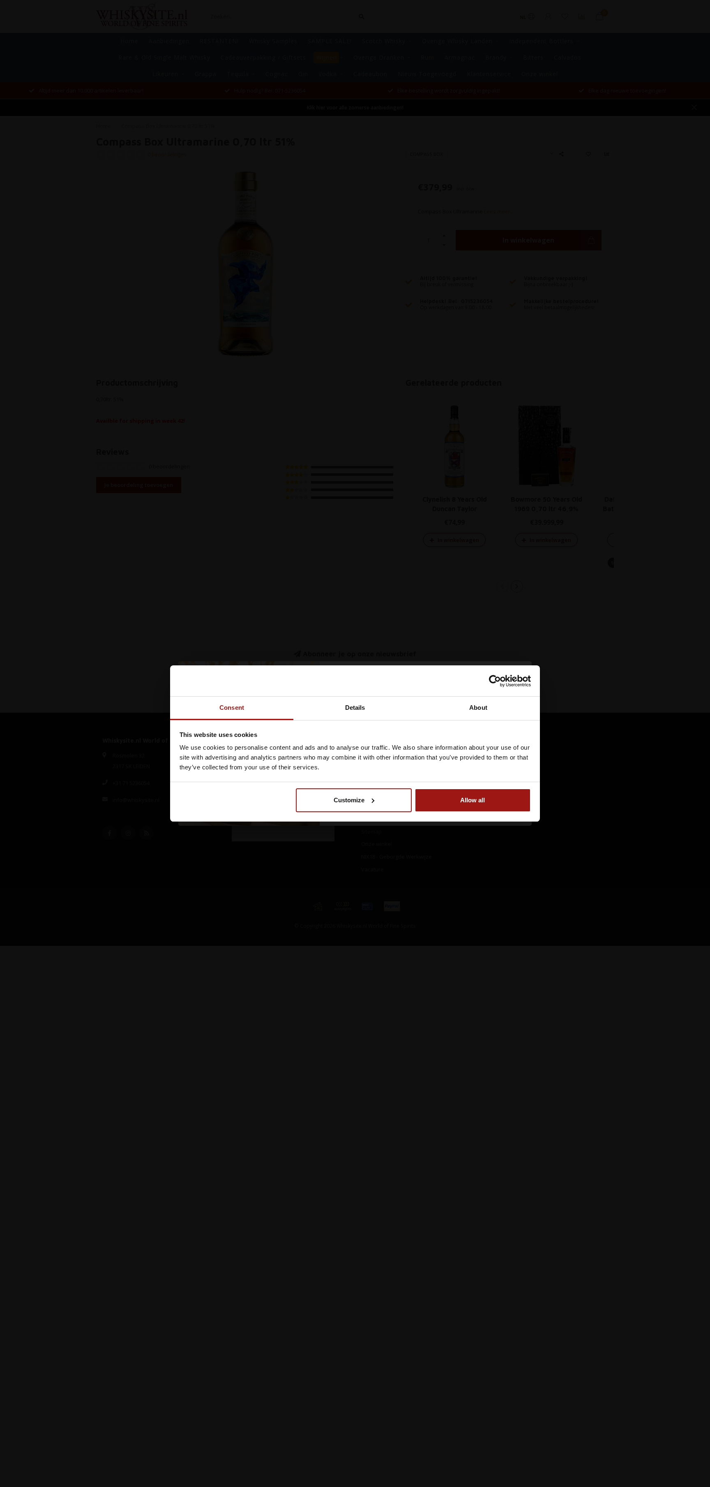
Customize (349, 800)
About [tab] (478, 707)
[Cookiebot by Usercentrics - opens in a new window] (495, 681)
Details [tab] (355, 707)
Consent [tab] (231, 707)
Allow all (472, 800)
